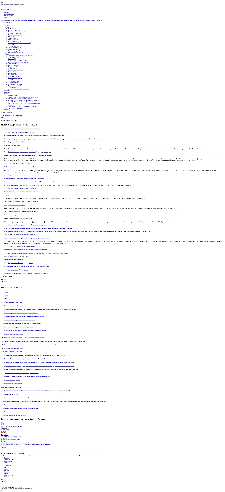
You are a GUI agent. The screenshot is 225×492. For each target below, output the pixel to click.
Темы (7, 54)
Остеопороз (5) (12, 68)
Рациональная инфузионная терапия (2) (20, 43)
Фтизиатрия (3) (12, 87)
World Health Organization (15, 108)
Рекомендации (8, 15)
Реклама (6, 93)
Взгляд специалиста (27, 163)
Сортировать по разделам (32, 129)
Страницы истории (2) (14, 49)
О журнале (7, 25)
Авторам (6, 90)
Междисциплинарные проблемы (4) (18, 89)
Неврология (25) (13, 65)
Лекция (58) (11, 36)
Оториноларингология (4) (15, 70)
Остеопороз (11, 163)
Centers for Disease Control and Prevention (20, 102)
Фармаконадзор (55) (14, 51)
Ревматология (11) (13, 76)
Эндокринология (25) (14, 86)
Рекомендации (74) (13, 46)
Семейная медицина (14, 211)
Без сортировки (5, 129)
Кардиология (12, 132)
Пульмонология (13, 188)
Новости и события (32, 211)
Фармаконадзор (46, 152)
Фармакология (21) (13, 81)
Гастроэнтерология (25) (15, 57)
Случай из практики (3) (15, 47)
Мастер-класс (31, 132)
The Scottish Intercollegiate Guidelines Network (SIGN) (23, 106)
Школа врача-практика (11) (16, 52)
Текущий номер (9, 14)
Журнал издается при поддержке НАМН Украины (51, 20)
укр (2, 4)
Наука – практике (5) (14, 39)
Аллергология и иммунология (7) (18, 60)
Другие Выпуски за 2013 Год (11, 287)
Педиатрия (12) (12, 71)
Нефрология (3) (12, 67)
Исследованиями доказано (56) (17, 32)
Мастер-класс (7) (13, 38)
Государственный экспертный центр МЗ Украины (23, 97)
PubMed (10, 105)
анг (6, 4)
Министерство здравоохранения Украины (20, 98)
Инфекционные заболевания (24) (18, 62)
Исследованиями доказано (39, 225)
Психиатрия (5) (12, 73)
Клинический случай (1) (15, 35)
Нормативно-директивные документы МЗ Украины (23, 100)
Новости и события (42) (15, 41)
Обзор (33, 246)
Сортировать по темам (17, 129)
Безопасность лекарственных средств (19, 152)
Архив (6, 17)
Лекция (24, 142)
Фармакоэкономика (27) (15, 82)
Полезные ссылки (11, 95)
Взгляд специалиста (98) (15, 30)
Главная (6, 12)
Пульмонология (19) (14, 74)
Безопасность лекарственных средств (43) (20, 55)
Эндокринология (13, 256)
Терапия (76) (11, 79)
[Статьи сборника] (112, 113)
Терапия (18, 132)
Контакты (7, 109)
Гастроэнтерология (14, 201)
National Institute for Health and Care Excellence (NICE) (24, 103)
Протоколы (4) (12, 28)
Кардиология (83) (13, 63)
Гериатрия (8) (12, 59)
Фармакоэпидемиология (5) (16, 84)
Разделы (8, 27)
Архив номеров (5, 120)
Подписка (7, 92)
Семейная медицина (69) (15, 78)
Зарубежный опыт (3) (14, 33)
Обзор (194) (11, 44)
